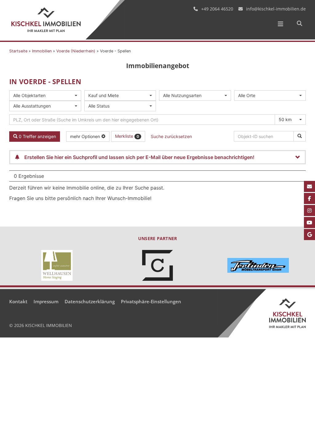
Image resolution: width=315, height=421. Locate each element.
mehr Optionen (85, 136)
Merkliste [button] (127, 136)
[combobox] (45, 95)
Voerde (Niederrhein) (75, 51)
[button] (299, 24)
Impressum (46, 301)
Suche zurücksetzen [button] (171, 136)
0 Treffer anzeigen (37, 136)
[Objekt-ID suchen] (299, 136)
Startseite (18, 51)
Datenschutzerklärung (90, 301)
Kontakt (18, 301)
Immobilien (42, 51)
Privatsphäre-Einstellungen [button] (151, 301)
